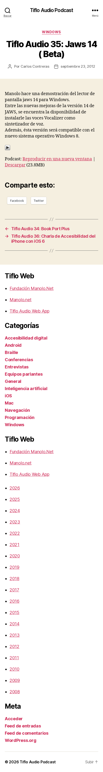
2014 (14, 623)
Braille (11, 352)
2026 (15, 488)
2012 (14, 646)
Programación (19, 417)
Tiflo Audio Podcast (51, 10)
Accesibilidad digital (26, 337)
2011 (14, 657)
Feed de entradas (23, 725)
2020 (15, 555)
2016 (14, 601)
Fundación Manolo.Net (32, 288)
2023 (15, 521)
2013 (15, 635)
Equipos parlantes (23, 374)
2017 (14, 589)
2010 (14, 669)
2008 (15, 691)
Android (13, 345)
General (13, 381)
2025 (15, 499)
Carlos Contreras (35, 66)
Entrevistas (17, 366)
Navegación (17, 410)
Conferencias (19, 359)
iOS (8, 395)
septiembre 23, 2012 (78, 66)
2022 (15, 533)
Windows (51, 32)
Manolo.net (20, 299)
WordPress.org (20, 740)
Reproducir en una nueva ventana (57, 159)
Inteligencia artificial (26, 388)
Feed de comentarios (26, 733)
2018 (14, 578)
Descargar (15, 165)
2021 (14, 544)
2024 (15, 510)
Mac (9, 403)
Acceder (14, 718)
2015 (14, 612)
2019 (14, 567)
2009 (15, 680)
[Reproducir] (51, 147)
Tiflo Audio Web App (29, 311)
